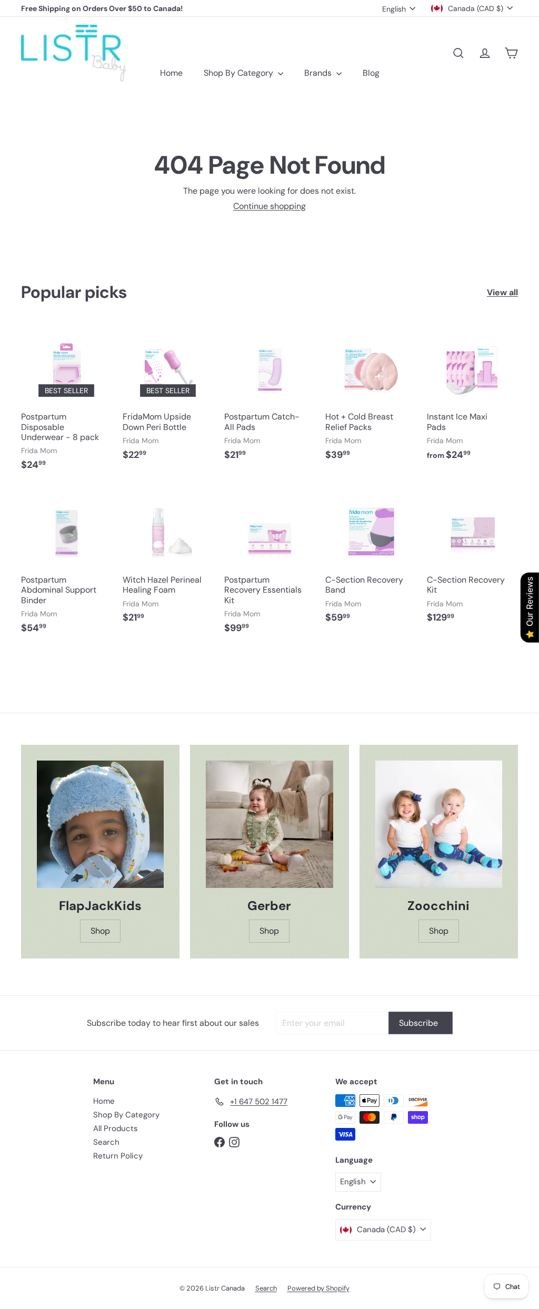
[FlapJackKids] (100, 824)
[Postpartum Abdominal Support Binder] (66, 565)
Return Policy (118, 1156)
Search (106, 1142)
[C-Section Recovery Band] (370, 560)
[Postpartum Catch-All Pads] (269, 397)
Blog (371, 72)
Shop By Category (239, 72)
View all (502, 292)
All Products (115, 1128)
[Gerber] (269, 824)
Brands (319, 72)
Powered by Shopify (318, 1288)
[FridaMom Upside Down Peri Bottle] (168, 397)
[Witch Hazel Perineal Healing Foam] (168, 560)
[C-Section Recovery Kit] (472, 560)
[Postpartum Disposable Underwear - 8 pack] (66, 402)
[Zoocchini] (438, 824)
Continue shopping (269, 206)
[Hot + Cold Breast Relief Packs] (370, 397)
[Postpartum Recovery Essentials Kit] (269, 565)
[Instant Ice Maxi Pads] (472, 397)
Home (171, 72)
